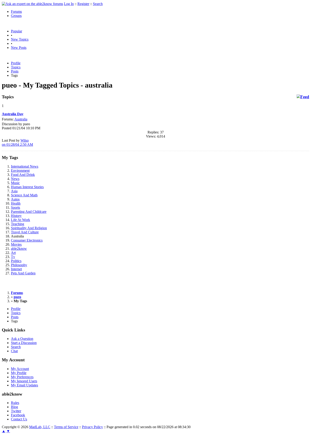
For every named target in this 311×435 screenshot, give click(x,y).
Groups (16, 16)
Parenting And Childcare (28, 212)
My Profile (18, 373)
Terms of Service (66, 427)
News (15, 179)
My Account (20, 369)
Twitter (16, 411)
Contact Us (19, 419)
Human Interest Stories (27, 187)
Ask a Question (22, 339)
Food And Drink (23, 175)
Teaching (17, 224)
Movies (16, 244)
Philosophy (19, 265)
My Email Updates (24, 385)
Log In (69, 4)
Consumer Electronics (27, 240)
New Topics (19, 39)
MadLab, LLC (39, 427)
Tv (13, 257)
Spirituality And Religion (29, 228)
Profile (15, 63)
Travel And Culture (25, 232)
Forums (16, 11)
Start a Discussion (24, 343)
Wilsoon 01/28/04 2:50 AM (17, 142)
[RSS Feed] (303, 96)
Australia (20, 119)
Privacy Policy (92, 427)
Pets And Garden (23, 273)
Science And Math (24, 195)
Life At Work (20, 220)
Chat (14, 351)
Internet (16, 269)
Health (15, 203)
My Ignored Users (24, 381)
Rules (15, 403)
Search (98, 4)
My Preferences (22, 377)
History (16, 216)
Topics (15, 67)
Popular (16, 31)
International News (24, 166)
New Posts (18, 47)
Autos (15, 199)
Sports (15, 207)
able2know (19, 248)
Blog (14, 407)
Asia (14, 191)
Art (13, 253)
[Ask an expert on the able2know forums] (32, 4)
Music (15, 183)
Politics (16, 261)
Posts (14, 71)
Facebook (18, 415)
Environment (20, 170)
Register (83, 4)
